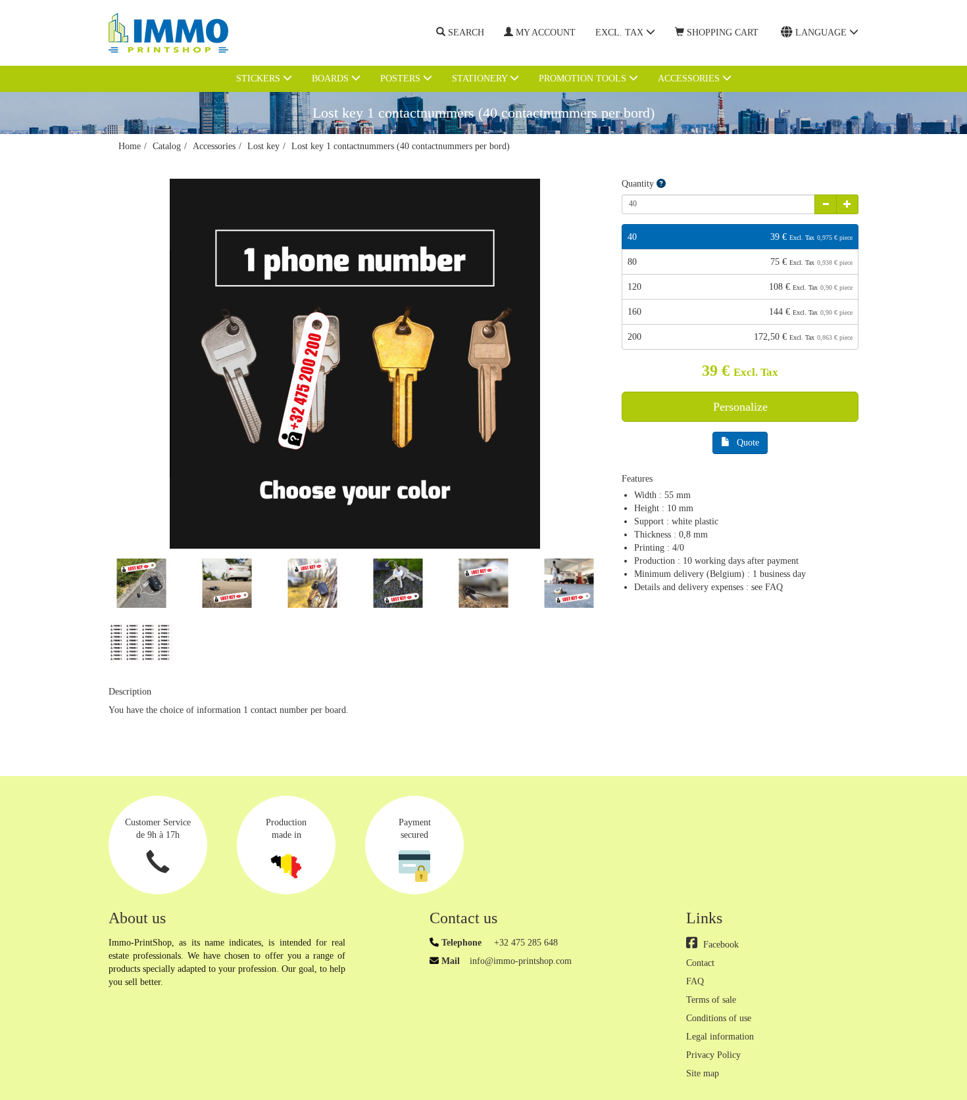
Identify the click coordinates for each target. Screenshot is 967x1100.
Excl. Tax (620, 32)
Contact (700, 963)
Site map (702, 1073)
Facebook (721, 945)
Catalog (167, 146)
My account (546, 32)
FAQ (695, 981)
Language (822, 32)
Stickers (259, 78)
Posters (401, 78)
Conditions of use (718, 1018)
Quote (748, 442)
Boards (331, 78)
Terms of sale (711, 1000)
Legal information (720, 1037)
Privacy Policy (713, 1055)
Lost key (263, 146)
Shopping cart (722, 32)
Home (129, 146)
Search (466, 32)
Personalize (740, 406)
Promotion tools (584, 78)
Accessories (690, 78)
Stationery (481, 78)
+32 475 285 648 (524, 943)
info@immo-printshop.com (521, 961)
